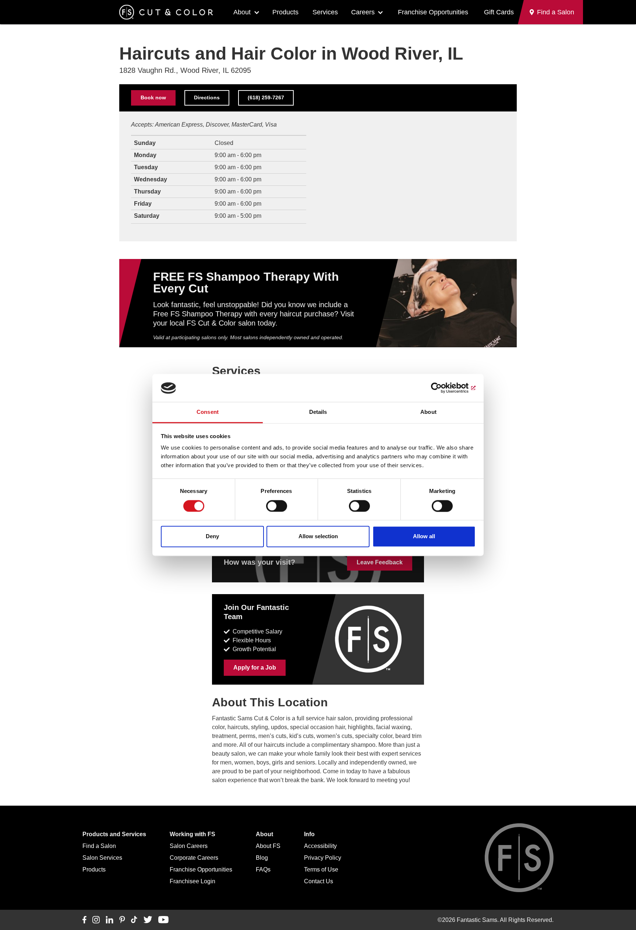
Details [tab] (318, 412)
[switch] (276, 506)
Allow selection (318, 536)
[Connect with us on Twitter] (147, 920)
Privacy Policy (322, 858)
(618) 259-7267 (266, 97)
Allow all (424, 536)
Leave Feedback (380, 562)
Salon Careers (189, 846)
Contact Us (318, 881)
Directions (207, 97)
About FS (268, 846)
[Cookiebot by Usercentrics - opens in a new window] (443, 388)
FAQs (263, 869)
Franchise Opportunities (433, 12)
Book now (153, 97)
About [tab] (428, 412)
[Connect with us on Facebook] (84, 920)
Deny (212, 536)
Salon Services (102, 858)
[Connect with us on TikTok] (134, 920)
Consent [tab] (208, 412)
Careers (363, 12)
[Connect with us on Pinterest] (122, 920)
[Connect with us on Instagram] (96, 920)
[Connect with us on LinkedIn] (109, 920)
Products (285, 12)
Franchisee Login (192, 881)
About (242, 12)
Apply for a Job (254, 667)
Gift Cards (499, 12)
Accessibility (320, 846)
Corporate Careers (194, 858)
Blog (262, 858)
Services (325, 12)
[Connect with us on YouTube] (163, 920)
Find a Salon (99, 846)
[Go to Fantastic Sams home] (166, 12)
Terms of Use (321, 869)
